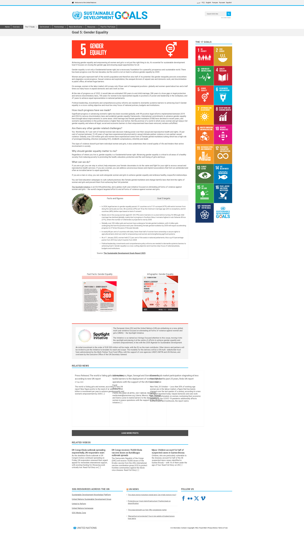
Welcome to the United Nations (85, 2)
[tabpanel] (139, 230)
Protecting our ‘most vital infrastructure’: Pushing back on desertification (149, 502)
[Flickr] (190, 498)
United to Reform (79, 504)
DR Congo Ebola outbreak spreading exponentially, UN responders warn (88, 451)
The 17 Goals (203, 42)
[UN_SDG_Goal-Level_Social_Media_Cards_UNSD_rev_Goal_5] (160, 276)
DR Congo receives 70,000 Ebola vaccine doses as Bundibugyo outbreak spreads (127, 453)
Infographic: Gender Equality (160, 274)
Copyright (191, 528)
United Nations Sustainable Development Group (91, 499)
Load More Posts (129, 433)
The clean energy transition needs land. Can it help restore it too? (152, 495)
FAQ (196, 528)
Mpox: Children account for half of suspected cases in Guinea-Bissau (168, 451)
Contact (183, 528)
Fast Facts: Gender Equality (99, 274)
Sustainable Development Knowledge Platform (91, 495)
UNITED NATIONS (87, 528)
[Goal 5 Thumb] (100, 276)
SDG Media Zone (79, 513)
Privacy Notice (212, 528)
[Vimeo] (203, 498)
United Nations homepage (82, 508)
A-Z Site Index (226, 18)
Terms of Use (223, 528)
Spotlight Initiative (136, 333)
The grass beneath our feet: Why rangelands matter (147, 510)
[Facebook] (183, 498)
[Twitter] (196, 498)
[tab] (115, 198)
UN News (134, 489)
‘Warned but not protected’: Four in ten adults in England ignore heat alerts (151, 517)
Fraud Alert (203, 528)
